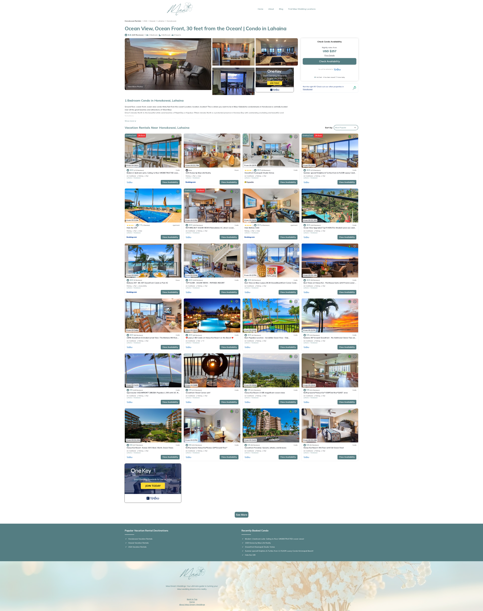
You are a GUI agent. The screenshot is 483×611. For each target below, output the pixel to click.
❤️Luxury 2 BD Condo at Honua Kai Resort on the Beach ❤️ (209, 338)
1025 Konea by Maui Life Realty (198, 173)
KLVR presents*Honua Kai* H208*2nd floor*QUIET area (326, 393)
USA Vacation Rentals (137, 547)
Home (260, 9)
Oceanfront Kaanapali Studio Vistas (259, 173)
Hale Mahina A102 (252, 228)
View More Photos (135, 86)
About (271, 9)
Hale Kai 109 (132, 228)
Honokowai (171, 21)
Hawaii (152, 21)
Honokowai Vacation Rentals (140, 539)
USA (145, 21)
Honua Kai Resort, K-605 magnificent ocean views (265, 393)
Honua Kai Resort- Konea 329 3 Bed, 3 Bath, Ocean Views (150, 448)
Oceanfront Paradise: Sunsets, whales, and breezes (265, 448)
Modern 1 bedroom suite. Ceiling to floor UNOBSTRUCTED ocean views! (274, 539)
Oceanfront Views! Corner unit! (198, 393)
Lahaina (161, 21)
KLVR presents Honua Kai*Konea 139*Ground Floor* (206, 448)
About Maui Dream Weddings (192, 604)
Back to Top (192, 599)
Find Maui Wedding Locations (302, 9)
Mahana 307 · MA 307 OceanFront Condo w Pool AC (147, 283)
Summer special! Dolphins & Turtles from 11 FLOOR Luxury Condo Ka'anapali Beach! (279, 551)
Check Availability (329, 61)
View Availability (170, 182)
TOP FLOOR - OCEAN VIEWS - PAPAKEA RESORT (205, 283)
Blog (281, 9)
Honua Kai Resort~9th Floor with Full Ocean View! (324, 448)
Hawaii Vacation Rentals (138, 543)
